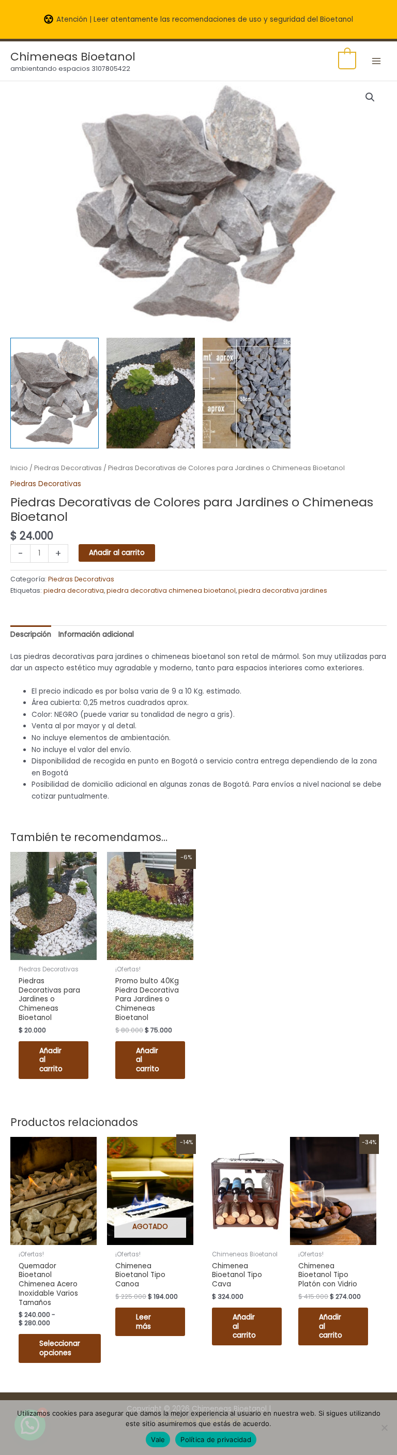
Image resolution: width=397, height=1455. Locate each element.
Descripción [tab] (30, 634)
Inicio (19, 467)
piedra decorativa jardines (282, 590)
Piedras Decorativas (68, 467)
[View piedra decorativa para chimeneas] (54, 393)
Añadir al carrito (117, 553)
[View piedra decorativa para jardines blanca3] (247, 393)
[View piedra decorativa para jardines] (150, 393)
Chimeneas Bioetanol (72, 57)
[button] (370, 97)
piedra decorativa (73, 590)
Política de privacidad (215, 1439)
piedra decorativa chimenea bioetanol (171, 590)
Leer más (143, 1321)
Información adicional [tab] (96, 634)
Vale (158, 1439)
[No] (384, 1427)
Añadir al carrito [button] (51, 1060)
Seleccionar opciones (59, 1348)
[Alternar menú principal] (377, 61)
